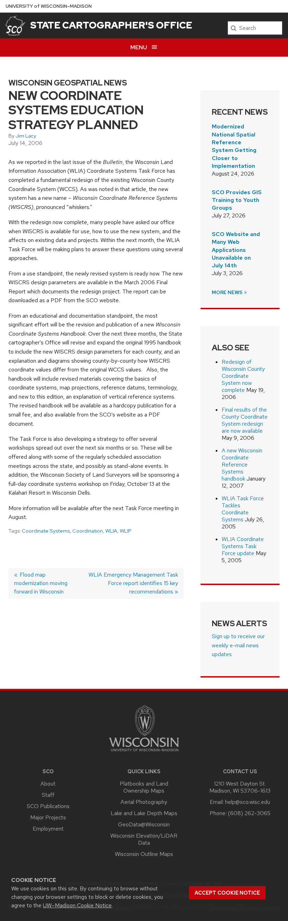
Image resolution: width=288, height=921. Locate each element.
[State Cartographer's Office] (15, 25)
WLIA (111, 530)
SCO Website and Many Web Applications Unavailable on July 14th (236, 249)
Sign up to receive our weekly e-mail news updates (238, 645)
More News (227, 292)
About (47, 783)
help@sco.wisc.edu (247, 802)
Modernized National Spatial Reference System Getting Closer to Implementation (234, 146)
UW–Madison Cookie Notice (77, 905)
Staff (48, 795)
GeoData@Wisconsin (144, 824)
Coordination (87, 530)
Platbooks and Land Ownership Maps (144, 787)
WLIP (125, 530)
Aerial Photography (143, 802)
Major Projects (48, 817)
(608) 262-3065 (249, 813)
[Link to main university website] (144, 752)
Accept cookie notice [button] (227, 892)
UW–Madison (49, 6)
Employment (48, 828)
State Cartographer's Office (111, 25)
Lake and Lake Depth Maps (144, 813)
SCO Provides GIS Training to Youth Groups (237, 200)
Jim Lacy (25, 135)
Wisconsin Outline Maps (144, 854)
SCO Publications (48, 806)
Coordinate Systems (46, 530)
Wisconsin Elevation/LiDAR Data (143, 839)
